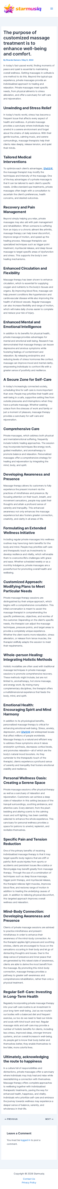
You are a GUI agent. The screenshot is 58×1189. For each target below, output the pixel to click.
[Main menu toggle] (51, 8)
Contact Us (29, 1179)
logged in (25, 1140)
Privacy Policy (29, 1182)
